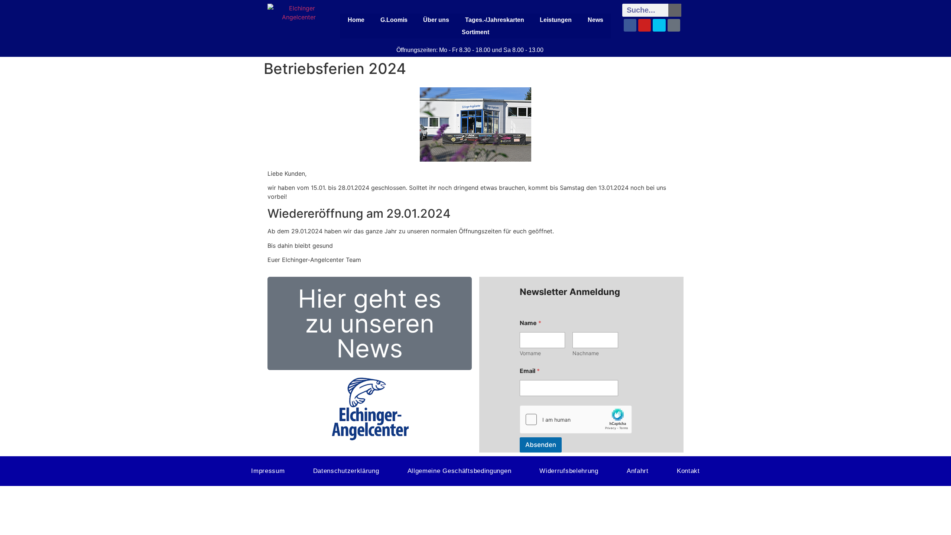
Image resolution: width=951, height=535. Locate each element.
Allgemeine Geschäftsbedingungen (460, 470)
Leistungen (556, 20)
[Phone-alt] (674, 25)
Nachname (585, 353)
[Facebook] (630, 25)
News (595, 20)
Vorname (530, 353)
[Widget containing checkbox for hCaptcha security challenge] (576, 419)
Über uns (436, 20)
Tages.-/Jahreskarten (494, 20)
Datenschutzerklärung (346, 470)
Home (356, 20)
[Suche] (674, 10)
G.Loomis (394, 20)
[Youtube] (644, 25)
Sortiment (475, 32)
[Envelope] (659, 25)
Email (530, 370)
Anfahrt (638, 470)
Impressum (268, 470)
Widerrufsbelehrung (568, 470)
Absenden (540, 444)
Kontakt (688, 470)
